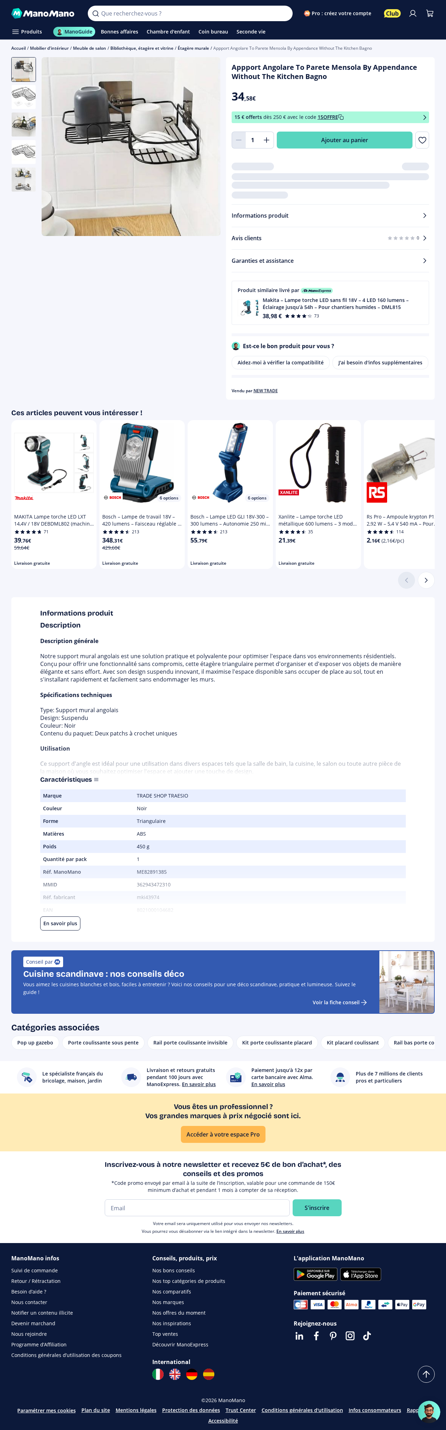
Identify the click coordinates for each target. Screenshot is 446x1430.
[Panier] (430, 13)
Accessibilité (223, 1420)
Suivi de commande (34, 1270)
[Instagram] (350, 1335)
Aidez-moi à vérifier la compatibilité (281, 362)
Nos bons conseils (173, 1270)
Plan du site (95, 1410)
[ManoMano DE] (191, 1374)
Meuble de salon (89, 48)
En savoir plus (290, 1231)
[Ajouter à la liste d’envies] (422, 140)
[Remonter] (426, 1374)
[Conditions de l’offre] (425, 117)
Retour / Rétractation (36, 1281)
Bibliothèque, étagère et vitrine (141, 48)
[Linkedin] (299, 1335)
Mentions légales (136, 1410)
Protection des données (191, 1410)
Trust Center (241, 1410)
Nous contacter (29, 1302)
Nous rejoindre (29, 1334)
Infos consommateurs (375, 1410)
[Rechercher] (95, 13)
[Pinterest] (333, 1335)
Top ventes (165, 1334)
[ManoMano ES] (208, 1374)
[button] (330, 303)
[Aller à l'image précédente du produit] (55, 147)
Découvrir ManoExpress (180, 1344)
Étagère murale (193, 48)
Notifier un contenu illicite (42, 1312)
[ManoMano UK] (175, 1374)
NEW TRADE (265, 391)
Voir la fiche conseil (336, 1002)
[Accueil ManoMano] (43, 13)
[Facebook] (316, 1335)
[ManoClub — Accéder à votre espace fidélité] (392, 13)
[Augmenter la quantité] (267, 140)
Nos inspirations (171, 1323)
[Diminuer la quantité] (239, 140)
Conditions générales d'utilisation (302, 1410)
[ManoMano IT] (158, 1374)
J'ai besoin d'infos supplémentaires (380, 362)
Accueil (18, 48)
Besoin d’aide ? (28, 1291)
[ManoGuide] (429, 1412)
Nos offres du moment (179, 1312)
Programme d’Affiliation (39, 1344)
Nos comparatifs (171, 1291)
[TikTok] (367, 1335)
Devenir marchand (33, 1323)
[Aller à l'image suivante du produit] (206, 147)
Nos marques (168, 1302)
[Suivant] (426, 580)
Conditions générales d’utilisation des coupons (66, 1355)
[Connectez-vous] (413, 13)
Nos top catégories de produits (188, 1281)
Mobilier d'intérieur (49, 48)
